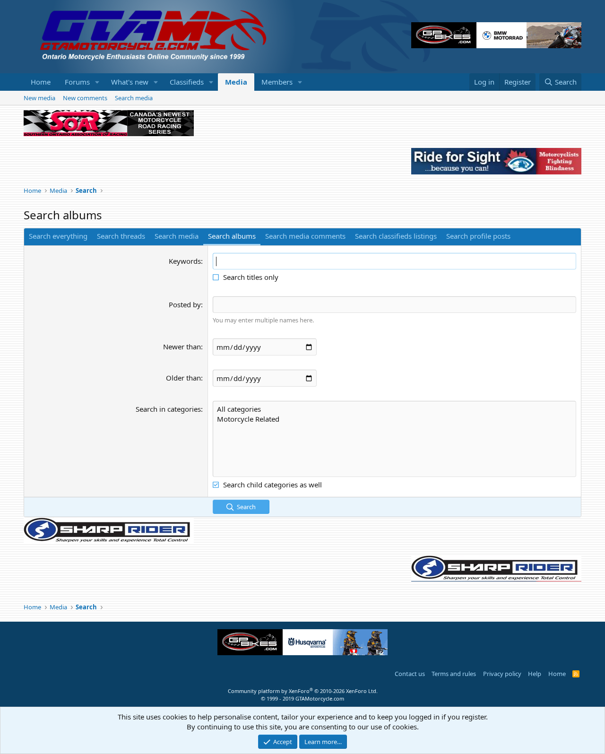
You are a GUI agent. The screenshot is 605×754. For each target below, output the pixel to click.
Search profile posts (478, 236)
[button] (97, 82)
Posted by (185, 304)
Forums (77, 82)
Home (41, 82)
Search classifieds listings (396, 236)
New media (39, 98)
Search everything (58, 236)
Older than (183, 377)
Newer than (182, 346)
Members (277, 82)
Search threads (121, 236)
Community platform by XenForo (303, 690)
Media (236, 82)
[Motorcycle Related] (394, 419)
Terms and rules (454, 673)
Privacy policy (502, 673)
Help (534, 673)
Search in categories (168, 409)
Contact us (410, 673)
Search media (134, 98)
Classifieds (187, 82)
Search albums (232, 236)
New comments (85, 98)
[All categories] (394, 409)
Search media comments (305, 236)
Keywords (185, 261)
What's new (129, 82)
